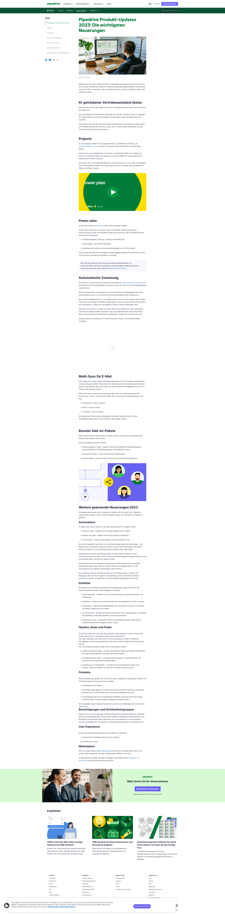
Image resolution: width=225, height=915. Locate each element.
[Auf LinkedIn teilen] (50, 60)
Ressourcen (98, 4)
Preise (109, 4)
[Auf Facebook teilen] (46, 60)
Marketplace (105, 751)
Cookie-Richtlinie (54, 907)
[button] (7, 905)
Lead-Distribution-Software (132, 283)
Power (101, 226)
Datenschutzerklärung (67, 907)
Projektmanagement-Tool (88, 146)
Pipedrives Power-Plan (117, 268)
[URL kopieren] (58, 60)
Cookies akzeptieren (142, 906)
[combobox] (150, 4)
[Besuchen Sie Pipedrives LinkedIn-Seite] (177, 906)
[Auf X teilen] (54, 60)
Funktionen (67, 4)
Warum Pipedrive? (82, 4)
